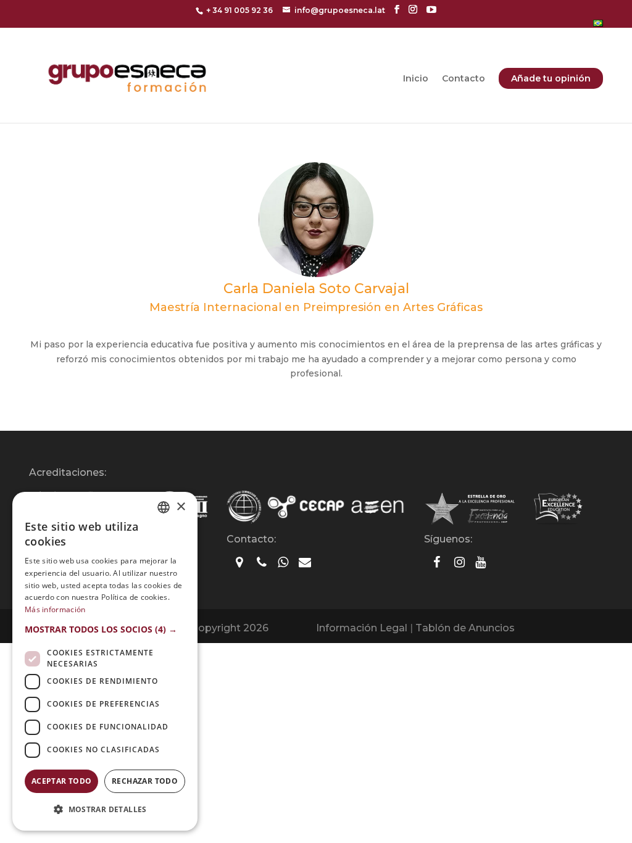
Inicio (415, 79)
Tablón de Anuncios (465, 628)
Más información (55, 609)
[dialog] (105, 661)
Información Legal (361, 628)
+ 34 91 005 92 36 (239, 10)
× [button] (180, 507)
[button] (105, 629)
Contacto (463, 79)
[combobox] (163, 507)
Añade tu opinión (551, 78)
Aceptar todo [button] (61, 781)
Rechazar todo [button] (145, 781)
